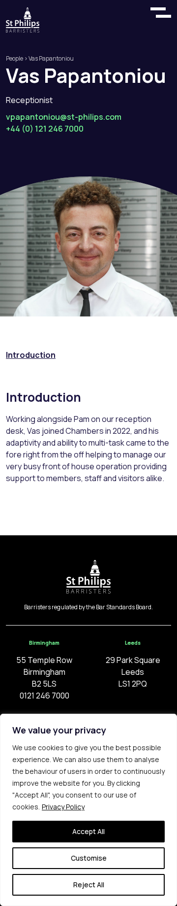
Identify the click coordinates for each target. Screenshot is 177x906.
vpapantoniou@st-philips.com (63, 116)
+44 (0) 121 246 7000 (45, 128)
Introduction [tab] (31, 354)
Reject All (88, 884)
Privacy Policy (63, 806)
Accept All (88, 831)
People (14, 58)
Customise (89, 858)
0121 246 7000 (44, 695)
